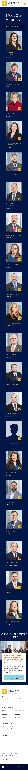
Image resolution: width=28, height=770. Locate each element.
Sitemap (23, 766)
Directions (5, 759)
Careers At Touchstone (14, 677)
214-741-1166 (10, 726)
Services (4, 714)
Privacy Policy (16, 766)
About (4, 710)
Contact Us (18, 717)
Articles (17, 714)
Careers (4, 717)
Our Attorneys (19, 710)
